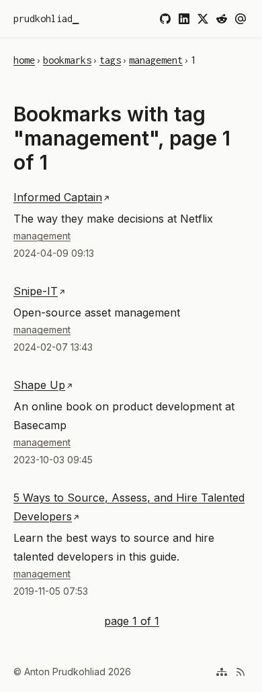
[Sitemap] (222, 672)
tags (110, 60)
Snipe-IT (35, 291)
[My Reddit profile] (221, 18)
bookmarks (67, 60)
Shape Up (39, 385)
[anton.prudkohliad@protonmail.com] (240, 18)
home (24, 60)
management (156, 60)
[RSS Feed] (240, 672)
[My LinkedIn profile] (184, 18)
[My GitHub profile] (165, 18)
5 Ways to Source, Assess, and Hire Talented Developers (129, 507)
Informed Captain (57, 197)
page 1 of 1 (131, 620)
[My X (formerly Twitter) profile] (203, 18)
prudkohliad (43, 18)
